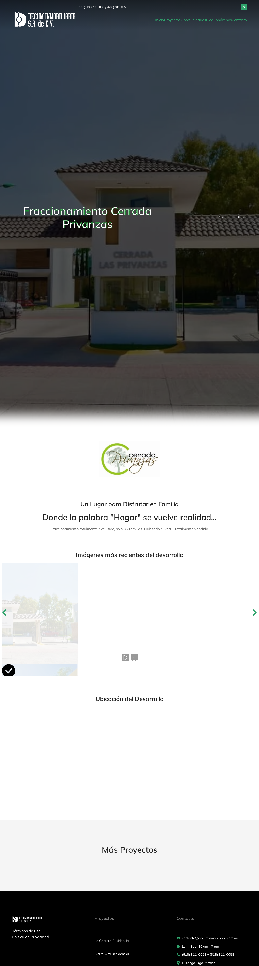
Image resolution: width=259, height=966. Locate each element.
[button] (4, 612)
